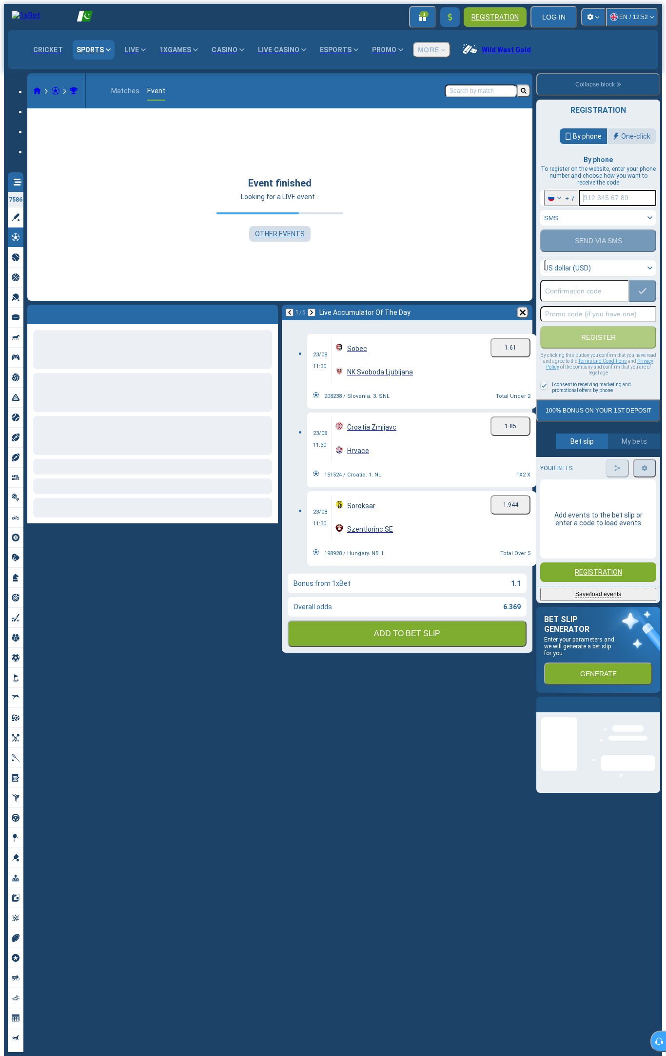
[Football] (55, 91)
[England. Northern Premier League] (73, 91)
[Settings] (593, 17)
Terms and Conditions (602, 361)
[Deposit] (450, 17)
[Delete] (268, 312)
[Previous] (35, 312)
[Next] (60, 312)
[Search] (523, 90)
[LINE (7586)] (37, 91)
